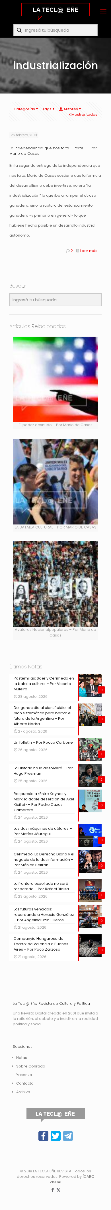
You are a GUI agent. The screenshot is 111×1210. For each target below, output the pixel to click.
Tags (47, 109)
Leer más (88, 250)
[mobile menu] (103, 11)
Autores (70, 109)
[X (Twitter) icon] (58, 1190)
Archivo (23, 1092)
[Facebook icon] (52, 1190)
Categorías (24, 109)
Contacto (25, 1083)
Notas (21, 1057)
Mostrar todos (84, 114)
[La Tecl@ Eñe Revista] (55, 11)
